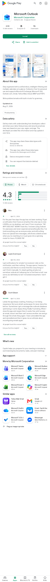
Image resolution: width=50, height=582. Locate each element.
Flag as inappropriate (13, 426)
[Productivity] (10, 112)
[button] (24, 28)
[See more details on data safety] (10, 166)
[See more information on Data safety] (46, 119)
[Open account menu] (46, 3)
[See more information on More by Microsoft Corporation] (46, 361)
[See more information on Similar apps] (46, 394)
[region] (25, 27)
